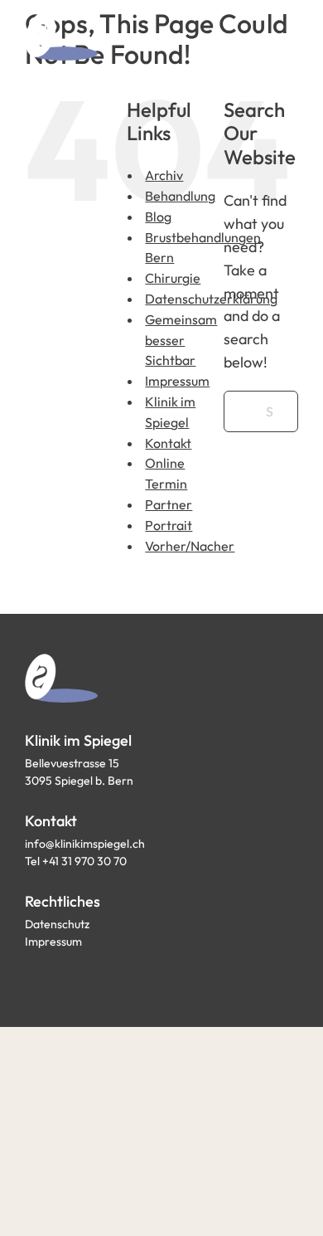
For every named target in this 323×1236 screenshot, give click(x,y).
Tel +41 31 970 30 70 (76, 861)
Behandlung (180, 195)
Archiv (164, 175)
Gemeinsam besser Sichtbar (181, 340)
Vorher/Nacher (189, 546)
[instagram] (61, 979)
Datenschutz (57, 924)
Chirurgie (172, 278)
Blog (158, 216)
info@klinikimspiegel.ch (85, 843)
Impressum (177, 380)
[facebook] (31, 979)
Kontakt (168, 443)
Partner (168, 504)
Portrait (168, 525)
